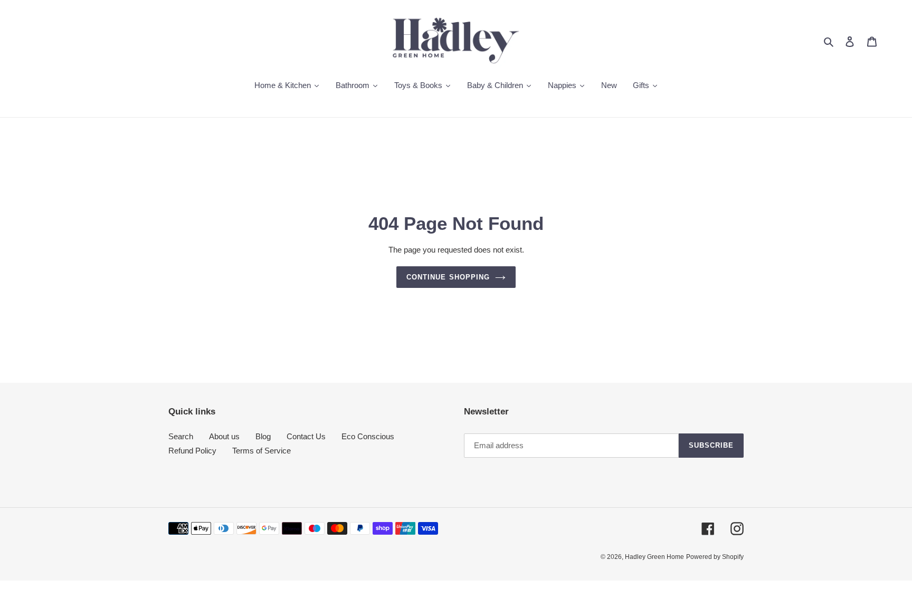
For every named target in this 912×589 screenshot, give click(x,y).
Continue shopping (448, 277)
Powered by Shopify (715, 557)
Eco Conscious (367, 436)
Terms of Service (261, 450)
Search (180, 436)
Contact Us (306, 436)
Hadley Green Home (654, 557)
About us (224, 436)
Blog (263, 436)
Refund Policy (192, 450)
